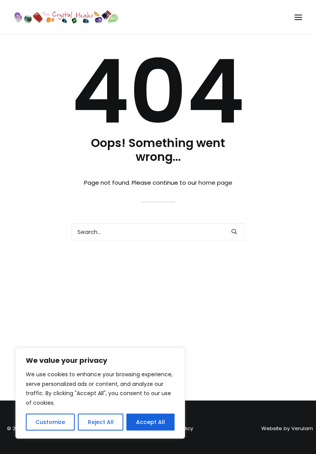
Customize (50, 422)
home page (215, 183)
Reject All (101, 422)
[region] (100, 393)
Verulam (302, 428)
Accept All (150, 422)
